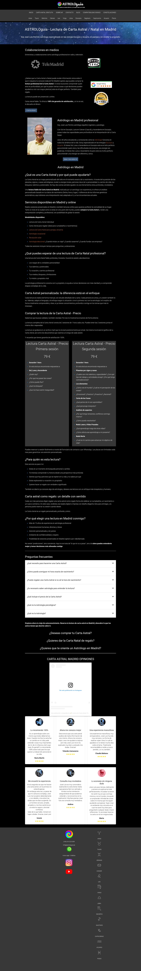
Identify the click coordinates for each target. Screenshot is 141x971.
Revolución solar (35, 238)
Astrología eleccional (37, 242)
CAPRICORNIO (99, 936)
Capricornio (97, 18)
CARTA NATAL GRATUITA (44, 12)
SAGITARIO (99, 925)
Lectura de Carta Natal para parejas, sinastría (46, 230)
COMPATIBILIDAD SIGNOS (91, 12)
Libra (71, 18)
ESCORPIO (99, 914)
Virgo (64, 18)
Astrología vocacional (37, 234)
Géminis (44, 18)
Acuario (106, 18)
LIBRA (99, 903)
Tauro (37, 18)
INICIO (31, 12)
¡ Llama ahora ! (31, 110)
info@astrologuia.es (69, 845)
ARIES (99, 838)
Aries (30, 18)
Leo (59, 18)
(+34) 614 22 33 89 (69, 841)
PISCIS (99, 958)
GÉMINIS (99, 860)
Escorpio (78, 18)
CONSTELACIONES (109, 12)
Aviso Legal (66, 855)
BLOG (78, 12)
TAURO (99, 849)
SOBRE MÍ (59, 12)
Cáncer (52, 18)
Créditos (72, 855)
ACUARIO (99, 947)
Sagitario (87, 18)
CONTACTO (69, 12)
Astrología (98, 140)
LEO (99, 882)
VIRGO (99, 892)
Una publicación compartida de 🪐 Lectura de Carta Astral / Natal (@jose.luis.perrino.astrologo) (80, 713)
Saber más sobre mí (70, 159)
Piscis (114, 18)
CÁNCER (99, 871)
